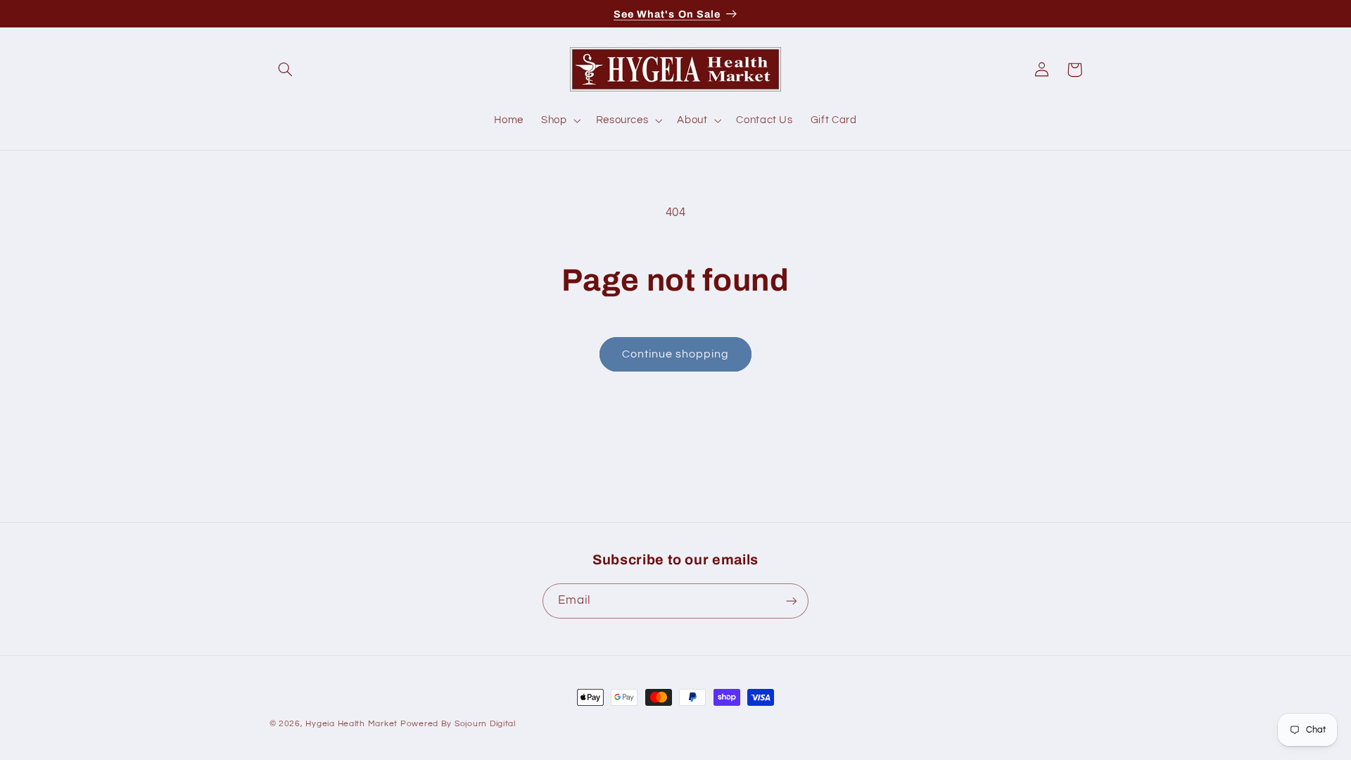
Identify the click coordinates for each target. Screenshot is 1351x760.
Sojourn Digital (485, 724)
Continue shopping (676, 354)
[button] (285, 69)
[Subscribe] (791, 600)
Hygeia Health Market (351, 724)
